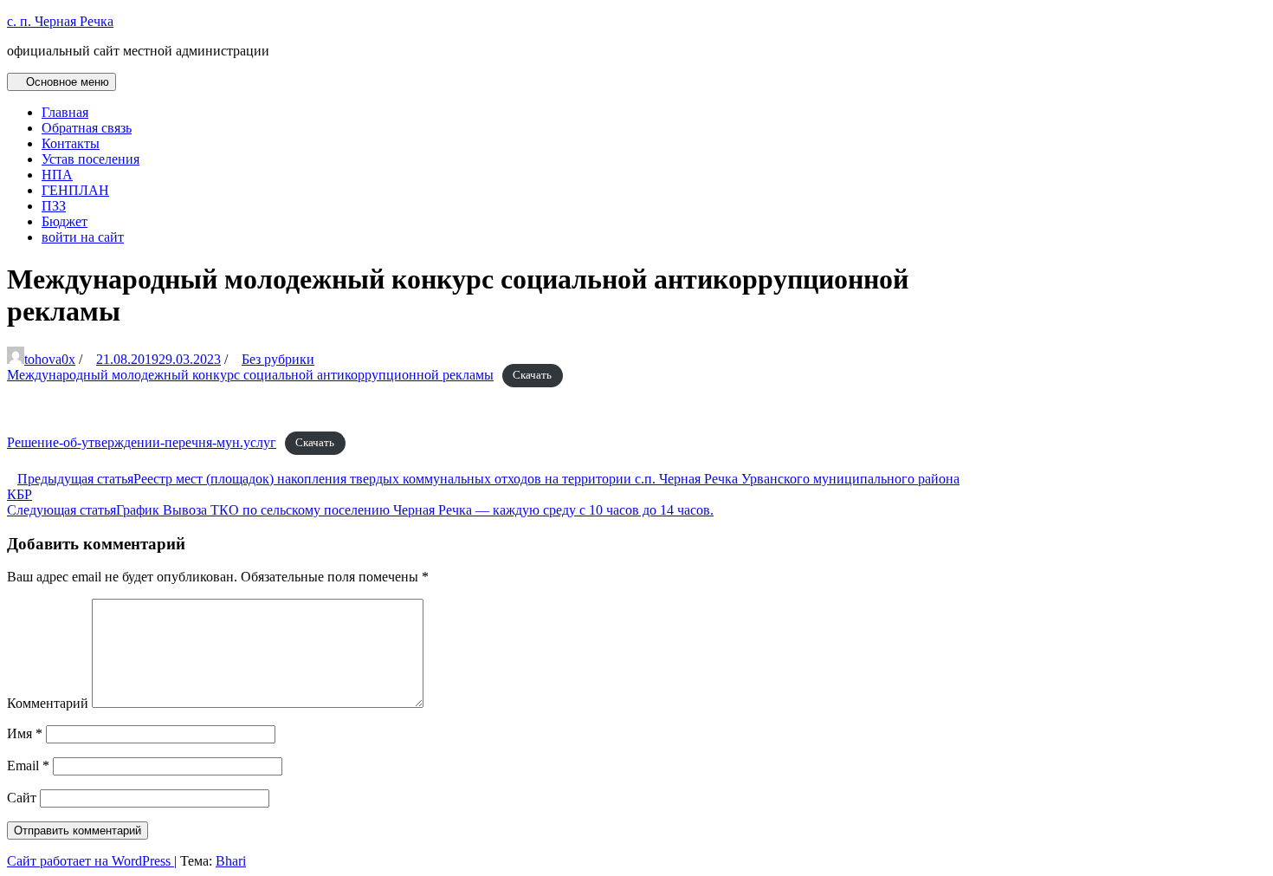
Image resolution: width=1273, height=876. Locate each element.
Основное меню (66, 81)
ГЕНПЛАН (75, 190)
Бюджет (64, 221)
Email (28, 765)
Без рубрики (278, 359)
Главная (65, 112)
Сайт (21, 797)
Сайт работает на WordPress (90, 860)
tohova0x (49, 359)
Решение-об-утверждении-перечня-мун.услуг (141, 442)
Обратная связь (87, 127)
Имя (24, 733)
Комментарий (47, 703)
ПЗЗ (54, 205)
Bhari (231, 860)
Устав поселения (90, 159)
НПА (57, 174)
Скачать (532, 376)
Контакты (71, 143)
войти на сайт (83, 237)
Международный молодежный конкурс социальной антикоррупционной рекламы (250, 374)
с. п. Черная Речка (60, 21)
